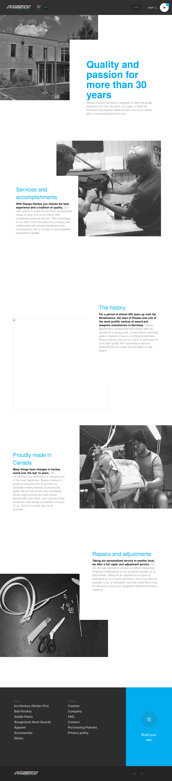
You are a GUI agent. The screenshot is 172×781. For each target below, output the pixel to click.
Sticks (18, 738)
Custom (73, 706)
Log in (151, 7)
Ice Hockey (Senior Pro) (31, 706)
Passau (19, 7)
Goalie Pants (23, 716)
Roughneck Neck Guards (32, 722)
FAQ (71, 716)
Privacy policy (78, 732)
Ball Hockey (23, 711)
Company (75, 711)
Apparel (20, 727)
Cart (164, 7)
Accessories (23, 732)
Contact (74, 722)
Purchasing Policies (82, 727)
